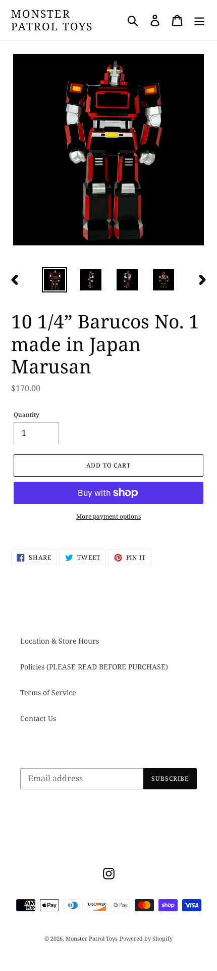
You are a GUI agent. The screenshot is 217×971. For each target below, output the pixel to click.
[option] (54, 280)
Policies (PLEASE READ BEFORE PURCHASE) (94, 666)
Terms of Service (48, 692)
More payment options (108, 516)
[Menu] (199, 20)
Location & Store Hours (59, 641)
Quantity (26, 414)
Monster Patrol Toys (52, 20)
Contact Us (38, 718)
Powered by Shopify (146, 938)
